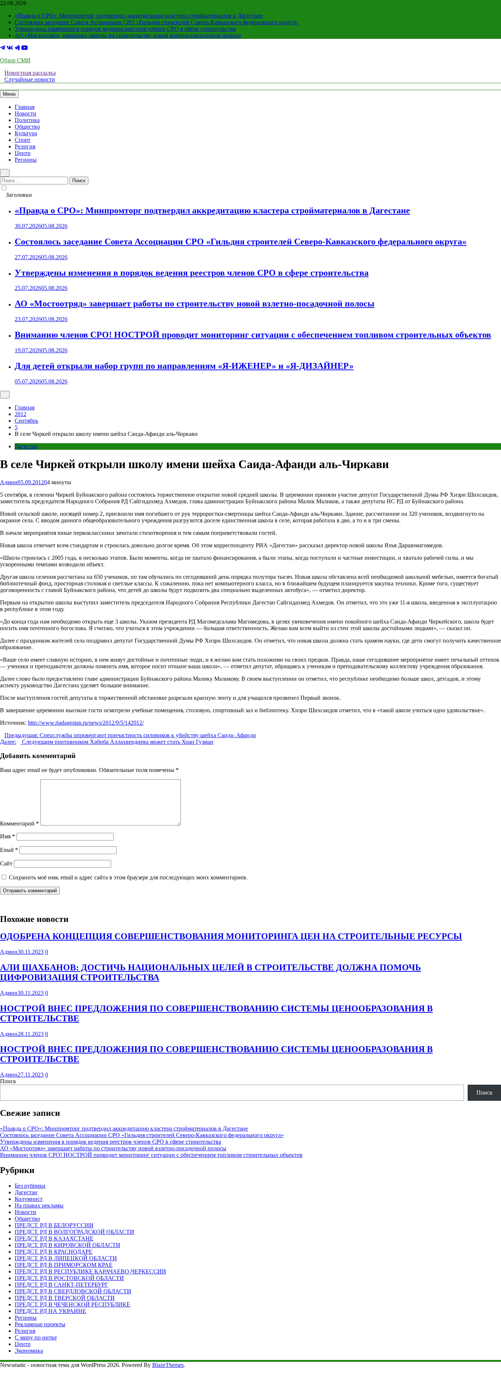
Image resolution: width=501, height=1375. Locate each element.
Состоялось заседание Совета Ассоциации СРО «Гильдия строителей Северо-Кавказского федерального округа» (157, 22)
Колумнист (29, 1199)
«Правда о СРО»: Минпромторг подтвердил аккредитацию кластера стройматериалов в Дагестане (139, 15)
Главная (24, 107)
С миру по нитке (36, 1337)
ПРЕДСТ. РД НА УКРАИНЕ (50, 1311)
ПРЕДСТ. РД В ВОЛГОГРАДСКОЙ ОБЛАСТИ (74, 1232)
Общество (27, 127)
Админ (9, 482)
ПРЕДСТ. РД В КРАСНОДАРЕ (53, 1252)
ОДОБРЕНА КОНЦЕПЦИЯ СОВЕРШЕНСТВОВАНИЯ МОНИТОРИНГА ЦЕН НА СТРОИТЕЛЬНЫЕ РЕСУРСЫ (231, 936)
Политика (27, 120)
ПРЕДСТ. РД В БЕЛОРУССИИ (54, 1225)
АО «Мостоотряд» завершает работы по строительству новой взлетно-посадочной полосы (128, 35)
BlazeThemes (168, 1365)
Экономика (29, 1351)
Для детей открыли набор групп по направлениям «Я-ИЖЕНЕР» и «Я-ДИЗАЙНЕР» (184, 366)
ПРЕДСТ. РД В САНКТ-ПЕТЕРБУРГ (61, 1285)
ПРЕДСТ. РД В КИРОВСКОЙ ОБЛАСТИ (67, 1245)
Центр (22, 153)
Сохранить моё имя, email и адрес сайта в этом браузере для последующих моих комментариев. (128, 877)
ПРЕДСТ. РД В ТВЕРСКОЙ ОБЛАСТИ (65, 1298)
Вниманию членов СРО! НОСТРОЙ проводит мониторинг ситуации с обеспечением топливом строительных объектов (253, 334)
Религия (25, 146)
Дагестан (26, 446)
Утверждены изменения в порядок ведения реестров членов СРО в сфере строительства (125, 29)
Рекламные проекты (40, 1324)
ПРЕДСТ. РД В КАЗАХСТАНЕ (54, 1238)
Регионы (26, 160)
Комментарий (19, 823)
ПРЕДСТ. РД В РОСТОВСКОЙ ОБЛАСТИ (69, 1278)
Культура (26, 133)
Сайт (6, 863)
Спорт (22, 140)
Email (9, 850)
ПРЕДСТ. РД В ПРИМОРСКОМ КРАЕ (64, 1265)
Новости (25, 113)
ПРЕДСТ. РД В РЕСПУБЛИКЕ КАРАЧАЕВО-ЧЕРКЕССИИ (90, 1271)
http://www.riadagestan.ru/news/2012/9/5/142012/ (86, 723)
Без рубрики (30, 1186)
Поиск (8, 1081)
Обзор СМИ (15, 60)
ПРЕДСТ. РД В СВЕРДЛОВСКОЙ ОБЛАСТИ (73, 1291)
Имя (7, 836)
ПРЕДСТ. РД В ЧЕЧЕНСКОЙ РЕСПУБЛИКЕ (72, 1304)
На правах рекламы (39, 1205)
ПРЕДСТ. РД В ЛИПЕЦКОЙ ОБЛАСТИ (66, 1258)
